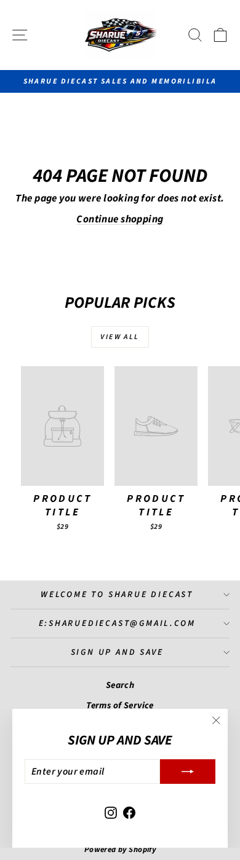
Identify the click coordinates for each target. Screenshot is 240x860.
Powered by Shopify (120, 849)
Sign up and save (117, 652)
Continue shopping (119, 219)
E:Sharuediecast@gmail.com (117, 623)
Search (120, 685)
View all (119, 337)
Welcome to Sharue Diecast (117, 594)
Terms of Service (120, 705)
